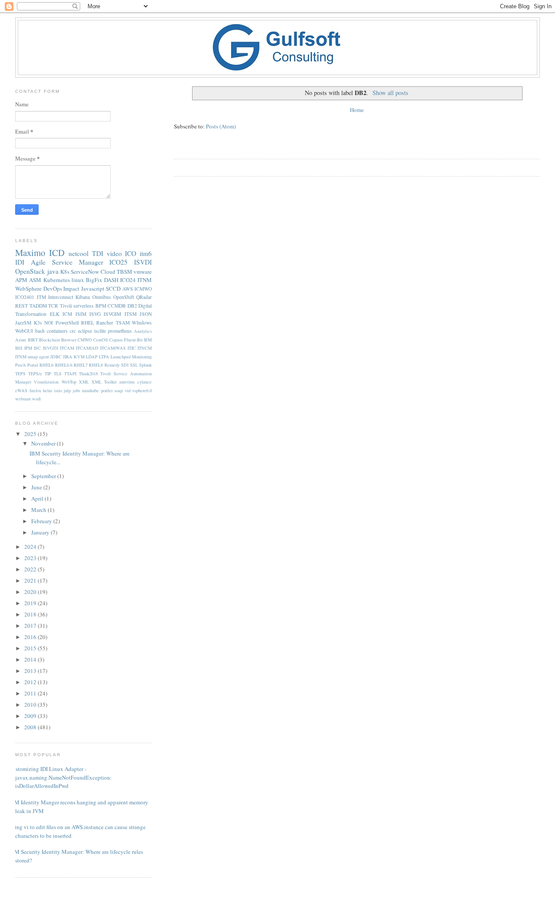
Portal (32, 365)
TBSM (124, 271)
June (37, 487)
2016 (31, 637)
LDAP (92, 357)
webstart (23, 399)
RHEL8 (96, 365)
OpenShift (123, 297)
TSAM (123, 322)
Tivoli (66, 305)
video (114, 253)
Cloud (108, 271)
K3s (38, 322)
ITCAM (67, 348)
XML (84, 382)
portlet (107, 390)
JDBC (56, 357)
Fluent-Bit (133, 340)
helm (47, 390)
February (42, 521)
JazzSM (23, 322)
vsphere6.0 (142, 390)
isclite (100, 331)
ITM (41, 297)
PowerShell (67, 322)
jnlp (67, 390)
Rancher (104, 322)
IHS (19, 348)
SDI (124, 365)
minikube (90, 390)
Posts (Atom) (221, 126)
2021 (31, 580)
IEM (148, 340)
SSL (134, 365)
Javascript (92, 288)
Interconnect (60, 297)
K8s (64, 271)
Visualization (46, 382)
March (39, 510)
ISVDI (143, 262)
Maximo (30, 252)
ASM (35, 280)
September (44, 476)
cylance (144, 382)
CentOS (100, 340)
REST (21, 305)
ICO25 (118, 262)
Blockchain (49, 340)
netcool (78, 253)
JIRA (67, 357)
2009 (31, 716)
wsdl (36, 399)
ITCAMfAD (87, 348)
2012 (31, 682)
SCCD (113, 288)
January (41, 532)
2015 (31, 648)
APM (21, 280)
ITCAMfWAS (113, 348)
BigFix (94, 280)
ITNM (144, 280)
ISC (37, 348)
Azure (20, 340)
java (53, 271)
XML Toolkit (104, 382)
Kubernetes (56, 280)
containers (57, 331)
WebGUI (24, 331)
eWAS (21, 390)
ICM (67, 314)
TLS (58, 374)
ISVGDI (50, 348)
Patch (20, 365)
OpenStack (30, 271)
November (44, 443)
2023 (31, 558)
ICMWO (143, 288)
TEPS (20, 374)
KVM (79, 357)
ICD (57, 252)
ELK (54, 314)
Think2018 (88, 374)
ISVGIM (112, 314)
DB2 (132, 305)
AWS (127, 288)
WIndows (142, 322)
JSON (146, 314)
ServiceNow (85, 271)
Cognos (116, 340)
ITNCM (144, 348)
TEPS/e (35, 374)
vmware (143, 271)
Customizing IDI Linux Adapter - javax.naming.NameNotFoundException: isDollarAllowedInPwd (60, 777)
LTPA (104, 357)
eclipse (85, 331)
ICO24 (128, 280)
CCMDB (117, 305)
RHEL (87, 322)
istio (58, 390)
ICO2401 (24, 297)
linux (78, 280)
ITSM (130, 314)
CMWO (85, 340)
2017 (31, 626)
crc (73, 331)
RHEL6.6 (63, 365)
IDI (19, 262)
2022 (31, 569)
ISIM (80, 314)
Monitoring (142, 357)
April (38, 498)
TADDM (38, 305)
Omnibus (101, 297)
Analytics (143, 331)
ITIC (131, 348)
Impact (71, 288)
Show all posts (390, 93)
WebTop (69, 382)
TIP (48, 374)
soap (118, 390)
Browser (68, 340)
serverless (83, 305)
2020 (31, 592)
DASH (111, 280)
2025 (31, 434)
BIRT (33, 340)
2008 (31, 727)
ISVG (95, 314)
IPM (28, 348)
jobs (76, 390)
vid (128, 390)
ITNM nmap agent (32, 357)
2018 (31, 614)
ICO (130, 253)
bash (40, 331)
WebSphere (28, 288)
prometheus (120, 331)
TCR (53, 305)
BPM (100, 305)
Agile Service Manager (67, 262)
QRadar (144, 297)
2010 (31, 704)
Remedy (112, 365)
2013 (31, 671)
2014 (31, 659)
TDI (97, 253)
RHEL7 (81, 365)
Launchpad (121, 357)
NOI (48, 322)
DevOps (52, 288)
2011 (31, 693)
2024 (31, 547)
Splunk (145, 365)
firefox (35, 390)
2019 (31, 603)
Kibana (82, 297)
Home (357, 110)
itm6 (146, 253)
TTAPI (70, 374)
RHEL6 (46, 365)
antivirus (127, 382)
